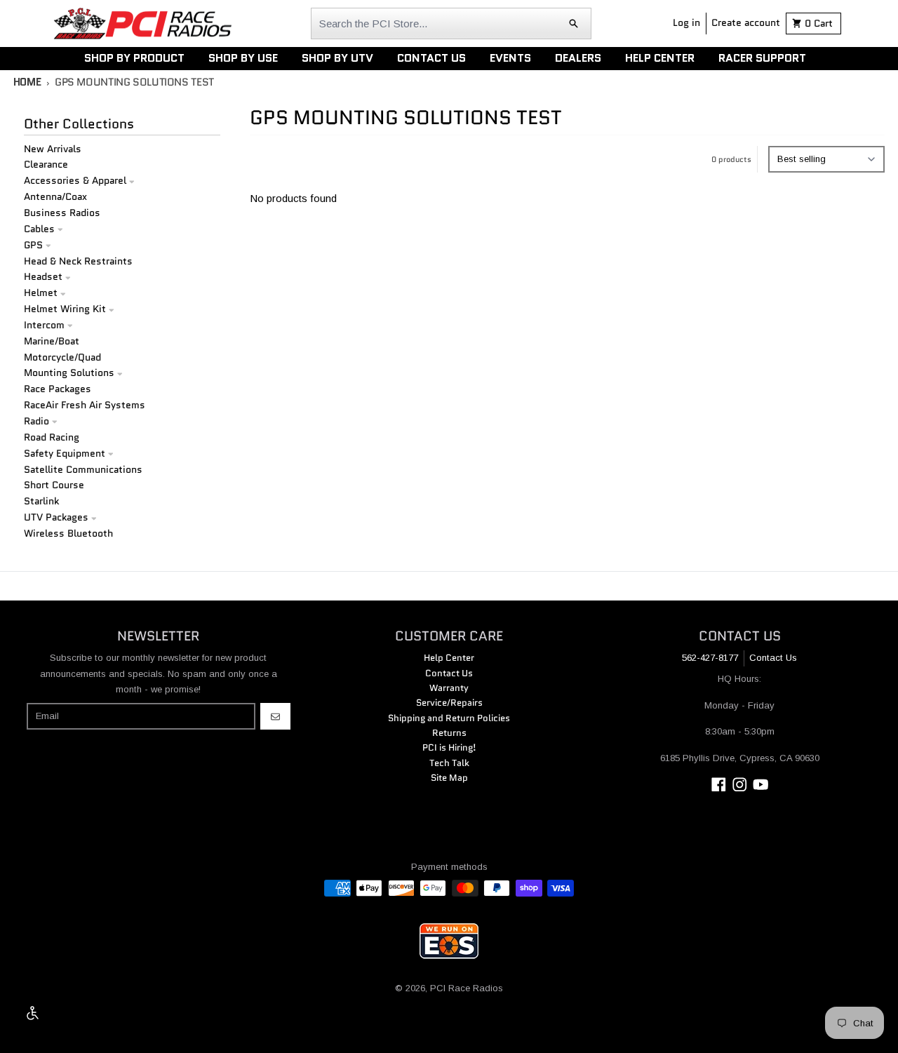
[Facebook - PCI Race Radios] (719, 785)
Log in (686, 22)
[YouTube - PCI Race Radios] (761, 785)
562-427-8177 (710, 657)
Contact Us (773, 657)
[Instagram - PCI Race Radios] (740, 785)
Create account (745, 22)
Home (27, 82)
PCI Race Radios (466, 988)
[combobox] (451, 23)
